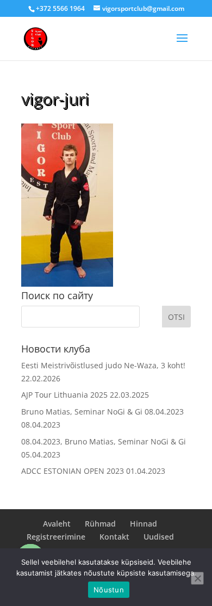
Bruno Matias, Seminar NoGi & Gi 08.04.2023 (102, 411)
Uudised (159, 536)
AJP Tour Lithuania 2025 (64, 394)
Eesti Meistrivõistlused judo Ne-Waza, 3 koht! (103, 365)
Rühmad (100, 523)
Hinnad (143, 523)
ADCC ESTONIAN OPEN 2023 (72, 471)
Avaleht (57, 523)
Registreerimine (56, 536)
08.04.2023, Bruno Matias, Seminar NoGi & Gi (103, 441)
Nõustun (108, 589)
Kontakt (114, 536)
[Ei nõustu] (197, 578)
